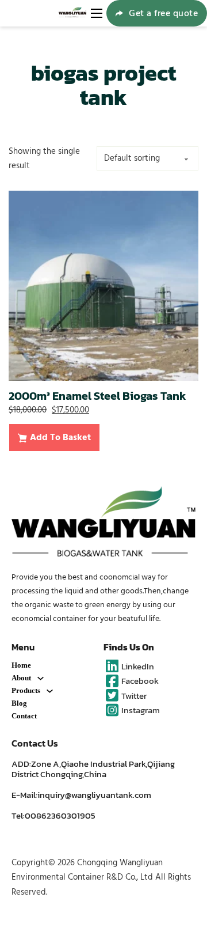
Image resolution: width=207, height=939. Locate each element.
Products (26, 690)
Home (21, 665)
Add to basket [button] (60, 437)
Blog (19, 703)
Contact (24, 715)
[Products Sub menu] (49, 691)
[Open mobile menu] (96, 13)
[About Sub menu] (40, 678)
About (21, 677)
